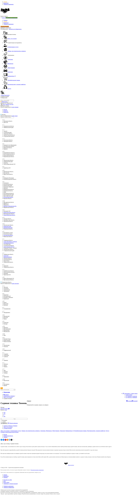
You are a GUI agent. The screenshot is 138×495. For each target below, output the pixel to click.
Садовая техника (7, 428)
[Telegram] (9, 440)
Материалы (49, 430)
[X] (11, 440)
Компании (6, 3)
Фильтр (29, 401)
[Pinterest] (5, 440)
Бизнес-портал (71, 465)
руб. (4, 412)
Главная (5, 20)
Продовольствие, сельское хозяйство (96, 430)
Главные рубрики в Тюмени (10, 425)
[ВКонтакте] (3, 440)
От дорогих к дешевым (131, 397)
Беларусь (5, 110)
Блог (4, 481)
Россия (5, 109)
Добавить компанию (8, 4)
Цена (4, 408)
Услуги (107, 430)
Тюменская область (8, 435)
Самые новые (129, 394)
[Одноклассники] (7, 440)
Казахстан (5, 112)
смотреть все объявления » (15, 29)
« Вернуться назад (5, 95)
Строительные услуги (15, 430)
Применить (4, 423)
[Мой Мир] (1, 440)
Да (1, 104)
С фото (4, 421)
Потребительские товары (80, 430)
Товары (5, 1)
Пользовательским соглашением (37, 470)
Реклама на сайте (7, 479)
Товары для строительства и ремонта (31, 430)
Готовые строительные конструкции (9, 432)
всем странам (15, 107)
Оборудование (55, 430)
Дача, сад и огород (8, 427)
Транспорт (62, 430)
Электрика (42, 430)
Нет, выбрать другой (8, 104)
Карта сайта (6, 482)
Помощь (5, 477)
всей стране (15, 115)
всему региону (15, 283)
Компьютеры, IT (70, 430)
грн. (4, 413)
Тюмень (5, 437)
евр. (4, 416)
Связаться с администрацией (10, 483)
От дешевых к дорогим (131, 396)
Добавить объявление (8, 487)
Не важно (4, 420)
